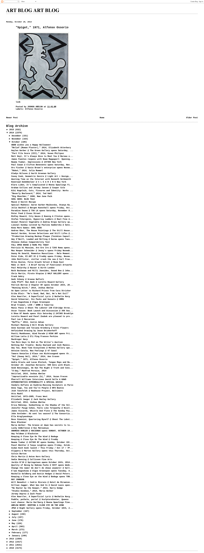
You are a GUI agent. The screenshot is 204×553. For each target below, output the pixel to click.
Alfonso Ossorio (34, 109)
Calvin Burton (18, 454)
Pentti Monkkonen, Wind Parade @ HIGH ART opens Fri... (42, 333)
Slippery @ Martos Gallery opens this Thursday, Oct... (42, 451)
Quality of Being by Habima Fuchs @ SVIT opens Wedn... (42, 465)
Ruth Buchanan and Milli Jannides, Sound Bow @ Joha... (42, 271)
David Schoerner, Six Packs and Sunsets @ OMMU (37, 299)
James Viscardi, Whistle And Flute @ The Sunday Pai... (42, 411)
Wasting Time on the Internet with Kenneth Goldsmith (41, 179)
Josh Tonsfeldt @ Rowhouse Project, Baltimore (37, 391)
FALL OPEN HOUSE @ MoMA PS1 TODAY (30, 245)
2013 (12, 539)
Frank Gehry (17, 276)
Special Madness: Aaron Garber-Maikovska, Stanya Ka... (42, 205)
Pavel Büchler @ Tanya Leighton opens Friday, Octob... (42, 445)
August (16, 514)
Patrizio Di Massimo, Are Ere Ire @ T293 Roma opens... (42, 248)
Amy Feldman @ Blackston (24, 434)
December (17, 136)
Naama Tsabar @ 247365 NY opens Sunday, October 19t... (42, 442)
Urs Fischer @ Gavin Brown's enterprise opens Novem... (42, 168)
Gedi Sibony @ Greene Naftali (27, 279)
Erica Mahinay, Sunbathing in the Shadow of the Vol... (42, 405)
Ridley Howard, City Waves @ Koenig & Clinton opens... (42, 216)
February (17, 532)
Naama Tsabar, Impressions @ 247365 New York (36, 162)
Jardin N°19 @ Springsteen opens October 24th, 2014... (42, 462)
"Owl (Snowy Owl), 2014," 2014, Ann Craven (35, 356)
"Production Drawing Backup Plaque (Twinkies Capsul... (42, 236)
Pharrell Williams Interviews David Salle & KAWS (38, 379)
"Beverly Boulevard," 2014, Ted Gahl (31, 193)
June (15, 520)
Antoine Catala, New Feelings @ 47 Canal (34, 351)
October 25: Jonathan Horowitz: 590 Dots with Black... (42, 365)
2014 (12, 133)
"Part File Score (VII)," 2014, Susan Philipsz (37, 153)
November (17, 139)
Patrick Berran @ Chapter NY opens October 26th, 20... (42, 285)
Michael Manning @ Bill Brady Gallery (32, 325)
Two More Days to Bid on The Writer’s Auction (37, 342)
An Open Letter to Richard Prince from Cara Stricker (41, 291)
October (16, 142)
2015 (12, 129)
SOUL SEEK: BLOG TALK (23, 199)
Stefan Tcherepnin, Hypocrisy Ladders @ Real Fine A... (42, 219)
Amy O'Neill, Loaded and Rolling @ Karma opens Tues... (42, 239)
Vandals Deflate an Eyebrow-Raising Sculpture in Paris (42, 385)
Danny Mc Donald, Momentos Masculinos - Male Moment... (42, 253)
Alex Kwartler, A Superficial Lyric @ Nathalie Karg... (42, 496)
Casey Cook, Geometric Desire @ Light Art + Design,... (42, 176)
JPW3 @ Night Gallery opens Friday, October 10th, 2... (42, 508)
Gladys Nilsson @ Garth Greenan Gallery (33, 173)
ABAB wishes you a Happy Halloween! (31, 145)
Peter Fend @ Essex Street (25, 213)
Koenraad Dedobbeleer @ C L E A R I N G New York (38, 182)
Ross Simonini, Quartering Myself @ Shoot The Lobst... (42, 419)
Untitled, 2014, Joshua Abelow (28, 374)
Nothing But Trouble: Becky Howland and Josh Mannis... (42, 345)
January (16, 536)
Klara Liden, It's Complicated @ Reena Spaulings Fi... (42, 185)
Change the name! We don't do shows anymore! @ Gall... (42, 468)
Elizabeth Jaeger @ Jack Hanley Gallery (33, 399)
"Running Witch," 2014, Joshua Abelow (32, 288)
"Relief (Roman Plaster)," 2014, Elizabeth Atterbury (41, 147)
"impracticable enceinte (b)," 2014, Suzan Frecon (39, 376)
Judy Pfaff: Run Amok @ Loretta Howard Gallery (37, 282)
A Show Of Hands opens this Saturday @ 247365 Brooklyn (42, 313)
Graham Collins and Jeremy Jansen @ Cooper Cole (38, 188)
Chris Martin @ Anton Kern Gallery (30, 456)
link (18, 102)
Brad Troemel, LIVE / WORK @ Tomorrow (32, 305)
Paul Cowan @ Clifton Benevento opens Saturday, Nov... (42, 165)
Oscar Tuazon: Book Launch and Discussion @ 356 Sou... (42, 311)
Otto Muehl (17, 394)
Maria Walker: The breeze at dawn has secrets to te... (42, 425)
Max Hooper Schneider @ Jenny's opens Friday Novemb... (42, 250)
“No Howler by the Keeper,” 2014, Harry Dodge (37, 488)
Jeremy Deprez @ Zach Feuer (26, 494)
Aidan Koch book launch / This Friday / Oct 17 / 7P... (42, 448)
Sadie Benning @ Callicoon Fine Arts (31, 459)
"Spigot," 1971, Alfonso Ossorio (29, 359)
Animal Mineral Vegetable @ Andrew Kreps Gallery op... (42, 222)
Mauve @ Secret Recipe (23, 202)
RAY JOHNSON (17, 479)
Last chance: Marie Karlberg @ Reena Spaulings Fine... (42, 502)
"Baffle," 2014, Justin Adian (27, 322)
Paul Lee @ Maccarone (23, 319)
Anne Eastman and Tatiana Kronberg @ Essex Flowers (40, 328)
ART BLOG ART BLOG (32, 10)
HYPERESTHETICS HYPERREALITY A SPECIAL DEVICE (37, 382)
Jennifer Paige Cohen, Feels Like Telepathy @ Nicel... (42, 408)
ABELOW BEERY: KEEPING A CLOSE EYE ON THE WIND (37, 505)
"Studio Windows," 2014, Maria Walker (32, 491)
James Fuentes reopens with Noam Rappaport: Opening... (42, 159)
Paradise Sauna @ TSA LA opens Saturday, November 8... (42, 210)
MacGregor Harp (19, 339)
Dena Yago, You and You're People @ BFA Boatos (37, 388)
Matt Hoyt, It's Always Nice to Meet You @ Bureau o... (42, 156)
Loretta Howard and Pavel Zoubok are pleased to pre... (42, 316)
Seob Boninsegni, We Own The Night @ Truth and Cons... (42, 368)
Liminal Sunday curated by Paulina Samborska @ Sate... (42, 225)
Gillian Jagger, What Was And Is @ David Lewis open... (42, 485)
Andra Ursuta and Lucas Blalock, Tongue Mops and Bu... (42, 362)
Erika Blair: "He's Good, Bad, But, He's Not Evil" (40, 293)
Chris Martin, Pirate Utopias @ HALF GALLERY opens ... (42, 273)
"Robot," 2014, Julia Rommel (27, 170)
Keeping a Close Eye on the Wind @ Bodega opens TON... (42, 476)
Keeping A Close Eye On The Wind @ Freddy (34, 439)
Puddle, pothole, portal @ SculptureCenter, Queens (40, 499)
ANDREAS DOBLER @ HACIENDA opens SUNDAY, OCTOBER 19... (42, 431)
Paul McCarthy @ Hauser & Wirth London (33, 268)
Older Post (192, 118)
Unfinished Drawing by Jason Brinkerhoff (34, 331)
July (15, 517)
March (15, 529)
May (14, 523)
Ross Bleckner (18, 422)
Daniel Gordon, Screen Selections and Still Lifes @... (42, 233)
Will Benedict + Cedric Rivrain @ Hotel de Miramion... (42, 482)
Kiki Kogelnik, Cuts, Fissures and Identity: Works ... (42, 190)
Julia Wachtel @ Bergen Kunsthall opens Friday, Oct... (42, 208)
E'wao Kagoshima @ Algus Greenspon (30, 302)
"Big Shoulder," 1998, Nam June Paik (31, 196)
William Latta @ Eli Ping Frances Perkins (34, 336)
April (15, 526)
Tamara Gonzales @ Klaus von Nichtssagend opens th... (41, 353)
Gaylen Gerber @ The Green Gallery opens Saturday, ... (42, 150)
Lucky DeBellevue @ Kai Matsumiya (30, 428)
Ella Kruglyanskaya (21, 416)
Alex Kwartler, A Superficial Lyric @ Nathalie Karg (40, 296)
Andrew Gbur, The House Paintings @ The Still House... (42, 230)
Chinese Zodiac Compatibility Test (30, 242)
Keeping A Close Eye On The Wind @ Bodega (34, 436)
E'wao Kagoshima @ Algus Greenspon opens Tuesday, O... (42, 471)
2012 (12, 542)
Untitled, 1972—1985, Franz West (29, 396)
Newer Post (12, 118)
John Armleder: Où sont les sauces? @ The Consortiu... (42, 413)
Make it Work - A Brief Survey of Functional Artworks (41, 265)
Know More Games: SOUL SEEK (26, 228)
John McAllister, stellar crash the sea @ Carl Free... (42, 259)
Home (102, 118)
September (17, 511)
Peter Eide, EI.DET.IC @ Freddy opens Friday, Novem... (42, 256)
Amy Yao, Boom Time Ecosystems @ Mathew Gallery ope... (42, 348)
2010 (12, 548)
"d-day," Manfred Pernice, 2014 (28, 371)
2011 (12, 545)
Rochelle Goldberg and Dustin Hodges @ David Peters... (42, 474)
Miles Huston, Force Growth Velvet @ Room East (37, 262)
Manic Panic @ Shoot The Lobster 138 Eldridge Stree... (42, 308)
